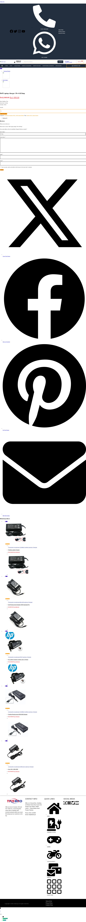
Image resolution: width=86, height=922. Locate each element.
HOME (6, 65)
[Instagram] (19, 31)
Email (1, 160)
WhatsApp (6, 918)
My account (59, 65)
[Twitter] (15, 31)
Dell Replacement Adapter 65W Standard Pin (19, 604)
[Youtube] (23, 31)
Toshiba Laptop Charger (30, 547)
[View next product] (8, 80)
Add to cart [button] (7, 598)
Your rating (2, 131)
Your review (2, 137)
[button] (2, 66)
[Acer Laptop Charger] (6, 87)
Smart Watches (37, 65)
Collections (17, 65)
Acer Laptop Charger (28, 766)
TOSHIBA (22, 547)
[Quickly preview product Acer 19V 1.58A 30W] (8, 764)
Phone (5, 920)
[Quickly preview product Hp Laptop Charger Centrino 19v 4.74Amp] (8, 655)
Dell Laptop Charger (20, 115)
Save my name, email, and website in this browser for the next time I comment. (17, 167)
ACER (21, 766)
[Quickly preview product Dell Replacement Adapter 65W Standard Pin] (8, 600)
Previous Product (7, 71)
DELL (14, 115)
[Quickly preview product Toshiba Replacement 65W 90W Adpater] (8, 710)
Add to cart (3, 113)
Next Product (5, 80)
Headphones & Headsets (48, 65)
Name (1, 154)
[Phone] (3, 920)
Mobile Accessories (26, 65)
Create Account (68, 62)
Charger (28, 115)
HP (20, 657)
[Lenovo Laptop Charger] (6, 78)
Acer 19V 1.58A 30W (13, 769)
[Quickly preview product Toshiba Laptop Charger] (8, 545)
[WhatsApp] (3, 918)
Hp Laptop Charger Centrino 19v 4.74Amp (18, 659)
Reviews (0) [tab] (5, 118)
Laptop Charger (35, 115)
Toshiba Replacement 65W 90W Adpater (17, 714)
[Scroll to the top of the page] (0, 908)
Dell (31, 115)
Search (60, 61)
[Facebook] (11, 31)
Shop (11, 65)
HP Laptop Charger (26, 657)
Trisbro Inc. (2, 1)
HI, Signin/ (67, 61)
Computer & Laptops (9, 115)
